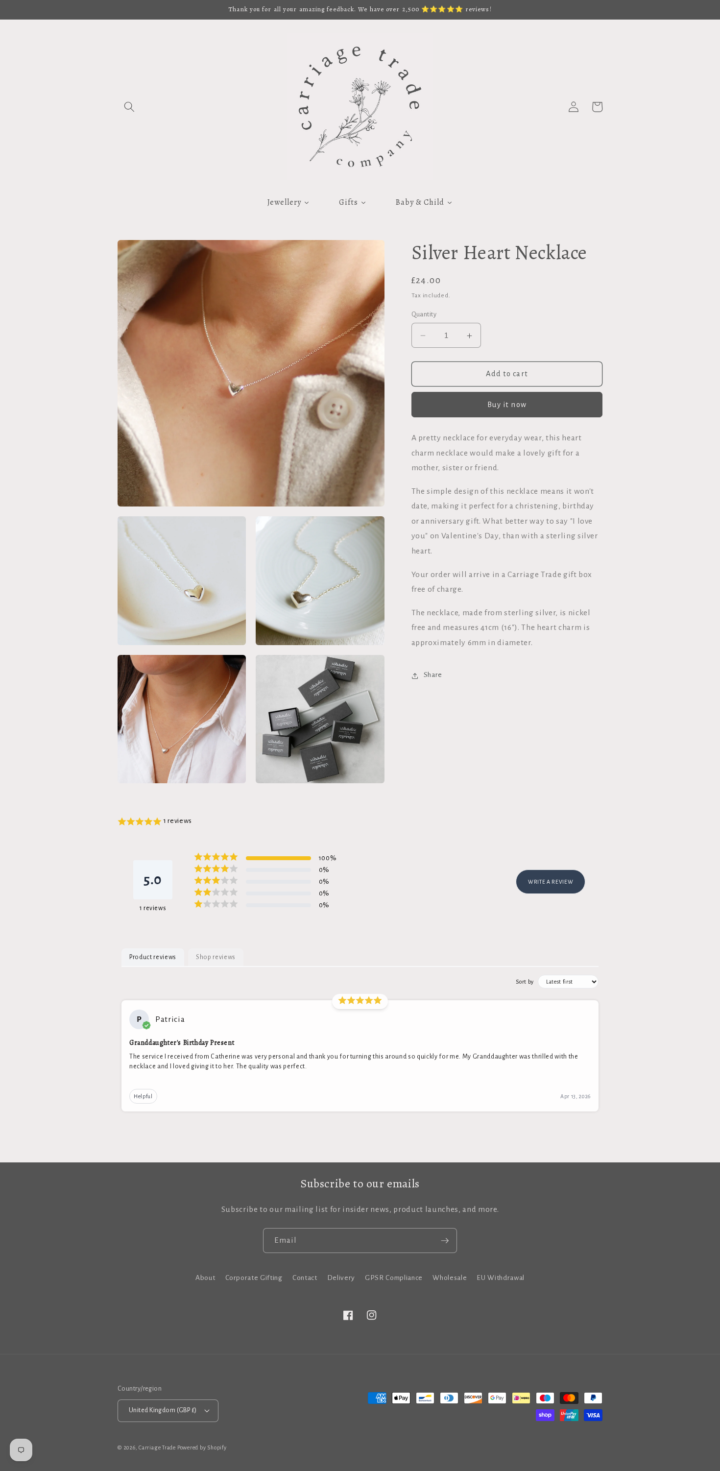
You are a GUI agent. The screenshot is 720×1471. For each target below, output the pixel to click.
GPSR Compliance (394, 1277)
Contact (304, 1277)
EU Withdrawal (501, 1277)
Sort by (525, 982)
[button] (129, 107)
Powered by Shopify (202, 1447)
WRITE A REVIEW (550, 882)
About (205, 1277)
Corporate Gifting (254, 1277)
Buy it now (507, 405)
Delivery (341, 1277)
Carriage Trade (157, 1447)
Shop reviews (216, 957)
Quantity (424, 314)
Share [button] (433, 675)
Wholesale (449, 1277)
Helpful (143, 1096)
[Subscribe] (444, 1241)
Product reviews (152, 957)
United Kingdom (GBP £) (163, 1410)
